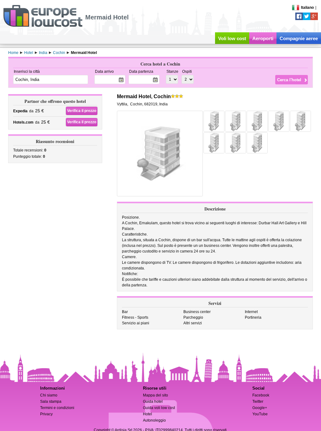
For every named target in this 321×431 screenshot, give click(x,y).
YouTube (260, 414)
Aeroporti (262, 38)
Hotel (147, 414)
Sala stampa (50, 401)
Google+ (259, 408)
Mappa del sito (155, 395)
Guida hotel (153, 401)
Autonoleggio (154, 420)
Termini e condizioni (57, 408)
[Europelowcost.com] (42, 26)
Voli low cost (232, 38)
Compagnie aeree (299, 38)
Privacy (46, 414)
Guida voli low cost (159, 408)
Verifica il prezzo (81, 111)
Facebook (260, 395)
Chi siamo (48, 395)
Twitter (257, 401)
